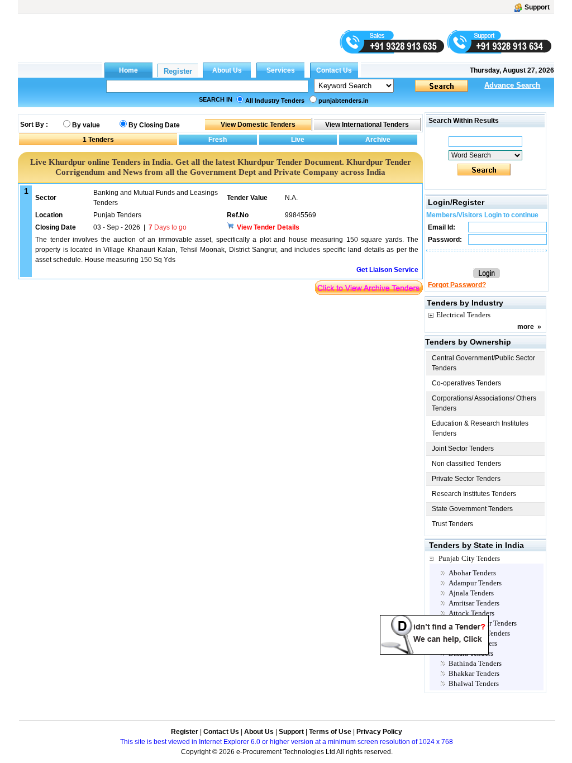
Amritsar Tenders (474, 603)
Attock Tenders (471, 613)
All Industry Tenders (274, 100)
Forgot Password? (457, 285)
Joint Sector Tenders (463, 448)
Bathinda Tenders (475, 663)
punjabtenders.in (343, 100)
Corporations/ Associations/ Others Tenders (484, 403)
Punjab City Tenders (469, 558)
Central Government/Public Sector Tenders (483, 363)
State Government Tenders (472, 509)
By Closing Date (154, 125)
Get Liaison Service (387, 270)
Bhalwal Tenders (474, 683)
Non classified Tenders (466, 464)
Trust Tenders (452, 524)
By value (86, 125)
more (525, 327)
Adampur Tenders (475, 583)
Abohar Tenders (472, 573)
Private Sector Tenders (466, 479)
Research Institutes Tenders (474, 494)
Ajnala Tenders (471, 593)
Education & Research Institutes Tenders (480, 428)
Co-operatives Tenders (466, 383)
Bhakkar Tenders (474, 673)
